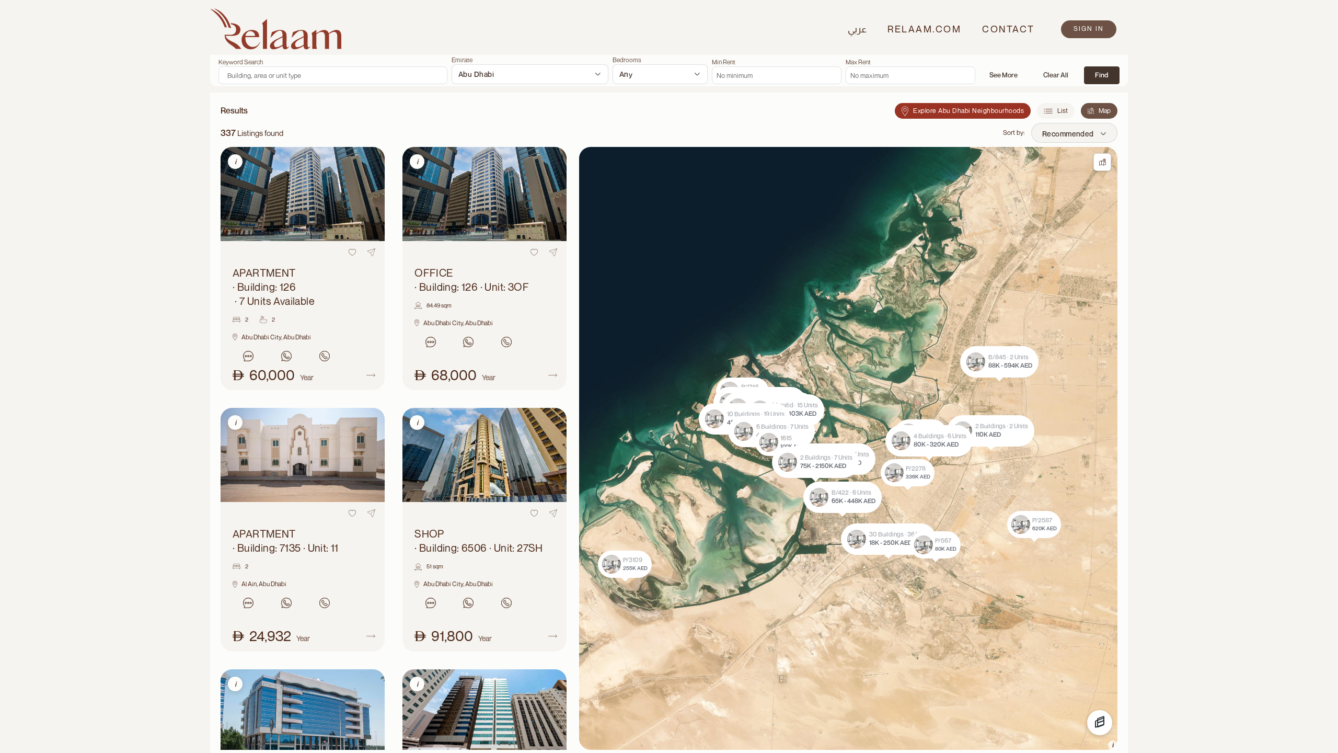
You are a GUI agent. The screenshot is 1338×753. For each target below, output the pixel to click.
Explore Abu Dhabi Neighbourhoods (968, 111)
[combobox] (530, 74)
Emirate (462, 60)
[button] (815, 462)
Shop (478, 540)
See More (1003, 75)
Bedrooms (627, 60)
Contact (1008, 29)
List (1062, 111)
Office (471, 279)
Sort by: (1014, 132)
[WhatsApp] (287, 356)
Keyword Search (240, 62)
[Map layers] (1099, 722)
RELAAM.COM (924, 29)
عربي (857, 29)
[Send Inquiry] (248, 356)
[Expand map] (1102, 162)
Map (1105, 111)
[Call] (325, 356)
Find (1101, 75)
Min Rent (723, 62)
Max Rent (858, 62)
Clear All (1055, 75)
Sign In (1089, 28)
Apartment (274, 286)
